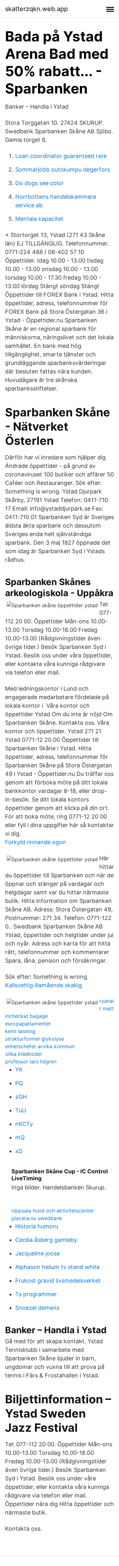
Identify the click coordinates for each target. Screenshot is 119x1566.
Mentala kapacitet (39, 218)
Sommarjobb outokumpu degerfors (62, 169)
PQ (19, 1083)
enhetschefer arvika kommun (40, 1046)
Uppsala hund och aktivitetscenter (52, 1210)
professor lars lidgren (30, 1061)
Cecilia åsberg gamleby (46, 1239)
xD (19, 1151)
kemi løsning (20, 1031)
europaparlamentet (28, 1023)
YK (19, 1069)
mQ (20, 1137)
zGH (21, 1096)
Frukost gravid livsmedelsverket (58, 1280)
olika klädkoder (23, 1054)
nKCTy (24, 1124)
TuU (20, 1110)
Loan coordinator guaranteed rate (61, 156)
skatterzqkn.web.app (36, 9)
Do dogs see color (39, 183)
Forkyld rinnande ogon (35, 842)
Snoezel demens (37, 1307)
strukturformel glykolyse (34, 1039)
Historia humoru (36, 1226)
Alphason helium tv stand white (57, 1267)
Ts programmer (36, 1294)
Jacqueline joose (37, 1253)
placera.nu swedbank (36, 1218)
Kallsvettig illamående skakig (43, 985)
